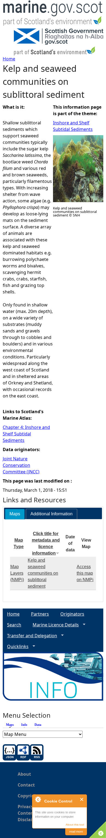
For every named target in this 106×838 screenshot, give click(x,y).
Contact (26, 785)
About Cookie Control (37, 799)
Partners (40, 614)
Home (9, 59)
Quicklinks (16, 646)
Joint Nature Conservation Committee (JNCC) (21, 465)
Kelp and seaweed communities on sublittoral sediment (43, 573)
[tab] (15, 514)
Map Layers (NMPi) (17, 573)
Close (82, 799)
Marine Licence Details (53, 625)
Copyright (28, 796)
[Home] (53, 14)
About (24, 774)
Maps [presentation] (15, 514)
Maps (11, 725)
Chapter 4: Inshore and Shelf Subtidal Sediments (26, 433)
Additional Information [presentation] (51, 514)
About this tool (75, 824)
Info (24, 725)
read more (76, 831)
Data (38, 725)
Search (14, 625)
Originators (72, 614)
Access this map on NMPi (85, 573)
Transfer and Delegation (30, 636)
